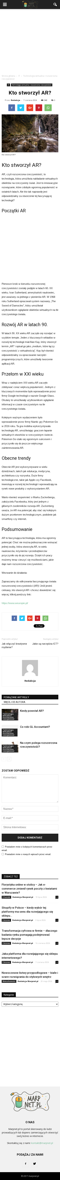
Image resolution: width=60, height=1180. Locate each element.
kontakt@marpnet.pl (42, 1143)
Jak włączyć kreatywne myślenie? (14, 645)
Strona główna (8, 75)
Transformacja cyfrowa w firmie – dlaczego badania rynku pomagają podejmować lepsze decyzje (29, 934)
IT (8, 85)
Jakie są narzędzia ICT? (45, 643)
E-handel (6, 897)
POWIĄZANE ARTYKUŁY (16, 697)
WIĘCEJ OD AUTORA (14, 702)
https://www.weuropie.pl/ (15, 603)
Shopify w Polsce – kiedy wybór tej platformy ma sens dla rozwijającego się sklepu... (27, 911)
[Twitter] (34, 1163)
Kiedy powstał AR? (32, 710)
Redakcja (15, 100)
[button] (55, 4)
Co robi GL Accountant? (35, 726)
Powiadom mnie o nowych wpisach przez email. (28, 854)
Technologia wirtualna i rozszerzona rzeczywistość (31, 85)
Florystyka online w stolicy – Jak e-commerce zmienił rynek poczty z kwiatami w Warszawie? (29, 888)
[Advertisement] (30, 41)
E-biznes (6, 920)
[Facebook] (25, 1163)
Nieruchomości (9, 981)
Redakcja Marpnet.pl (22, 897)
